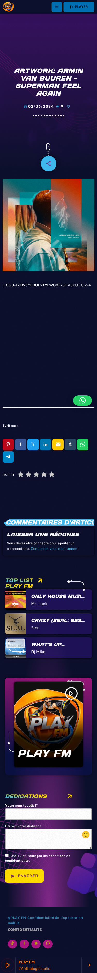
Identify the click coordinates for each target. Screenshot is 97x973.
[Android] (36, 944)
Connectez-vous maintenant (54, 548)
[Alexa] (48, 944)
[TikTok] (12, 944)
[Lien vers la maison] (8, 7)
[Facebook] (24, 944)
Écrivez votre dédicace (47, 832)
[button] (82, 400)
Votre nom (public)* (21, 805)
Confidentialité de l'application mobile (45, 920)
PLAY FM (44, 753)
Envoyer (24, 876)
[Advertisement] (48, 340)
